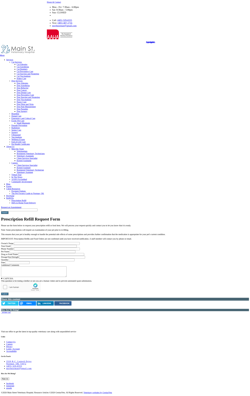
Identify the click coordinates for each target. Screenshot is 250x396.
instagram (10, 386)
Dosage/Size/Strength (10, 257)
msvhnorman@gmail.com (64, 25)
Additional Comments (10, 265)
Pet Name (5, 251)
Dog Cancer (22, 90)
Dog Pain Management (26, 107)
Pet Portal (10, 196)
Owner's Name (7, 243)
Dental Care (16, 116)
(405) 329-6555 (64, 20)
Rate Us (5, 379)
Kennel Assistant (23, 168)
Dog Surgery (22, 111)
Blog (8, 184)
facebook (10, 383)
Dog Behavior (22, 88)
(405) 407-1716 (65, 23)
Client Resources (13, 189)
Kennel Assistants (24, 160)
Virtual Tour (16, 175)
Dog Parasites (22, 109)
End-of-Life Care (18, 142)
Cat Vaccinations (23, 76)
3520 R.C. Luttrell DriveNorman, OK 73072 (19, 362)
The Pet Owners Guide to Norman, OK (27, 193)
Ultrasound (16, 135)
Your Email (5, 246)
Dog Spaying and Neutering (28, 97)
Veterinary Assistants (25, 156)
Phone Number (7, 249)
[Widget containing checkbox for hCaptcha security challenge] (20, 287)
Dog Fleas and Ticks (25, 104)
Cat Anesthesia (23, 67)
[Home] (18, 53)
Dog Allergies (22, 83)
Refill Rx (10, 198)
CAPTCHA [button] (8, 278)
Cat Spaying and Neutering (28, 74)
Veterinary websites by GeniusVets (97, 392)
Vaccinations (16, 137)
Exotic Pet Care (17, 121)
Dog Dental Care (24, 92)
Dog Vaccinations (24, 100)
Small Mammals (23, 123)
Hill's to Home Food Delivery (23, 203)
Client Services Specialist (27, 158)
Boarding (15, 114)
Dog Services (17, 81)
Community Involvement (21, 182)
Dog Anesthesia (23, 85)
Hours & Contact (54, 2)
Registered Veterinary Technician (30, 170)
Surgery (14, 132)
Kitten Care (21, 78)
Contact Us (10, 342)
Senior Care (16, 130)
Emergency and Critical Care (23, 118)
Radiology (15, 128)
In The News (16, 177)
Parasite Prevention (19, 125)
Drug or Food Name (9, 254)
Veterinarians (22, 151)
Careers (14, 163)
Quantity (4, 260)
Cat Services (16, 62)
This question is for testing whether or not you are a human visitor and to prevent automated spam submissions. (46, 279)
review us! (6, 312)
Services (9, 60)
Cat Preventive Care (25, 71)
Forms (8, 186)
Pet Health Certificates (20, 144)
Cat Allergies (22, 64)
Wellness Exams (18, 139)
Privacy (9, 346)
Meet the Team (17, 149)
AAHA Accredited (19, 179)
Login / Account (13, 349)
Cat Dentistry (22, 69)
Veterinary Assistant (25, 172)
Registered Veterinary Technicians (31, 153)
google (9, 388)
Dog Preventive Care (25, 95)
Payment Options (18, 191)
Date (3, 262)
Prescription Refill (18, 200)
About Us (10, 146)
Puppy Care (21, 102)
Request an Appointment (11, 207)
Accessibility (11, 351)
